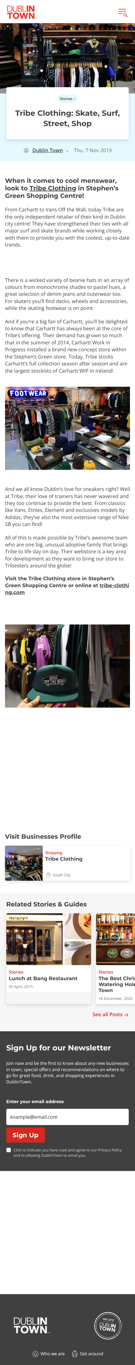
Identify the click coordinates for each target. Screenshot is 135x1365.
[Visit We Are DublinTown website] (108, 1325)
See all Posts (107, 1014)
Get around (91, 1354)
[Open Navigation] (123, 12)
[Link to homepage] (22, 12)
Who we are (52, 1354)
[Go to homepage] (32, 1325)
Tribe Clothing (53, 188)
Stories (66, 98)
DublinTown (47, 150)
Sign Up (26, 1135)
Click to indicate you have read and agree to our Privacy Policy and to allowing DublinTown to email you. (68, 1153)
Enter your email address (35, 1101)
